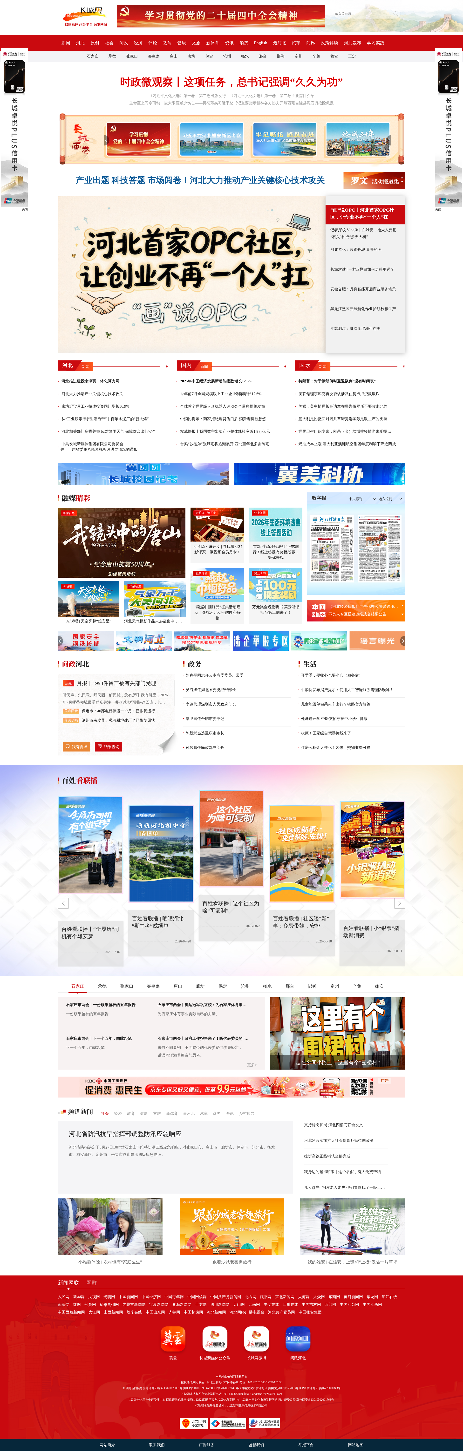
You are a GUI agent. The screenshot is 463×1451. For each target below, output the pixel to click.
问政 (123, 42)
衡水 (245, 56)
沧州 (227, 56)
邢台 (263, 56)
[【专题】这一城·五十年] (357, 139)
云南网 (254, 1304)
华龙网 (372, 1297)
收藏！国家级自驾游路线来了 (326, 733)
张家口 (132, 56)
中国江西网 (372, 1304)
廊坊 (191, 56)
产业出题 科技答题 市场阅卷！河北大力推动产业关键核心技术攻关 (200, 180)
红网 (77, 1304)
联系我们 (157, 1445)
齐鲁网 (174, 1312)
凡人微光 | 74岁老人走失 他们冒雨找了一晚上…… (346, 1187)
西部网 (330, 1304)
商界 (310, 42)
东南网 (334, 1297)
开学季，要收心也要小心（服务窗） (332, 675)
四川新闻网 (220, 1304)
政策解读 (329, 42)
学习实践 (375, 42)
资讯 (229, 42)
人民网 (63, 1297)
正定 (352, 56)
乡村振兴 (246, 1113)
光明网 (109, 1297)
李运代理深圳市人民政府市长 (211, 704)
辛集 (316, 56)
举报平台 (306, 1445)
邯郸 (281, 56)
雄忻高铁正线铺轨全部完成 (327, 1156)
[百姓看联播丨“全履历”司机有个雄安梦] (379, 850)
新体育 (212, 42)
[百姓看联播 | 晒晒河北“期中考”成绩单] (97, 845)
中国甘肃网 (193, 1312)
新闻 (65, 42)
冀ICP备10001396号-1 (197, 1388)
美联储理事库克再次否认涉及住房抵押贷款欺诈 (339, 394)
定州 (298, 56)
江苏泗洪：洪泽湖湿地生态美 (355, 329)
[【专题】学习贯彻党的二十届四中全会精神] (137, 139)
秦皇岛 (154, 56)
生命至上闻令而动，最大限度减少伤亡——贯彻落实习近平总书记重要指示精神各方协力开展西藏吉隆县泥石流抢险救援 (231, 103)
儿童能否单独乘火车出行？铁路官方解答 (335, 704)
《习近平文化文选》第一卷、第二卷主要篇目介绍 (272, 96)
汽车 (296, 42)
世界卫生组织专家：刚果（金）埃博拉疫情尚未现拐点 (345, 431)
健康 (181, 42)
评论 (152, 42)
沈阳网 (266, 1297)
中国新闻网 (128, 1297)
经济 (138, 42)
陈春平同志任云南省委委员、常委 (215, 675)
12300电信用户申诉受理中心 (147, 1399)
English (260, 42)
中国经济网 (151, 1297)
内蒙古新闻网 (134, 1304)
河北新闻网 (216, 1312)
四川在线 (290, 1304)
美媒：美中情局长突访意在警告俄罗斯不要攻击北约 (343, 406)
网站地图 (355, 1445)
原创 (94, 42)
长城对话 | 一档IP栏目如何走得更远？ (362, 269)
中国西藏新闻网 (71, 1312)
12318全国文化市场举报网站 (259, 1399)
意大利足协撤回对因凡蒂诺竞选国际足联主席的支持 (343, 419)
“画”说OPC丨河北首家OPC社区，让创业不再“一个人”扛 (362, 213)
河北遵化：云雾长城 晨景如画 (355, 250)
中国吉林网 (311, 1304)
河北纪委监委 (287, 1399)
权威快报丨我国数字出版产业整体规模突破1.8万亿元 (225, 431)
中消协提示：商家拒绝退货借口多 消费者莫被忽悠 (223, 419)
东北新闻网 (284, 1297)
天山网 (239, 1304)
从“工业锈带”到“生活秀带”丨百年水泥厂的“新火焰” (105, 419)
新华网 (79, 1297)
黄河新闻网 (353, 1297)
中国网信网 (197, 1297)
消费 (243, 42)
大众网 (319, 1297)
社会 (109, 42)
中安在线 (271, 1304)
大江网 (94, 1312)
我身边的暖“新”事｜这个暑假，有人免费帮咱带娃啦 (346, 1172)
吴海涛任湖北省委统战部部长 (211, 690)
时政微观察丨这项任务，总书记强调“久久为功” (231, 82)
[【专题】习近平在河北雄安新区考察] (210, 139)
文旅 (196, 42)
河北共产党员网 (281, 1312)
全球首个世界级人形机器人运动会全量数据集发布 (222, 406)
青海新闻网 (181, 1304)
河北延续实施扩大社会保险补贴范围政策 (339, 1140)
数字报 (319, 498)
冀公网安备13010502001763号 (315, 1399)
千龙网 (201, 1304)
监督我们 (256, 1445)
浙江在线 (389, 1297)
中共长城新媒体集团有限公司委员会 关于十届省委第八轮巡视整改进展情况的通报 (98, 446)
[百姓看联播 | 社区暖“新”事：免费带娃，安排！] (238, 839)
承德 (112, 56)
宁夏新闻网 (159, 1304)
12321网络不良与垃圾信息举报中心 (218, 1399)
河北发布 (352, 42)
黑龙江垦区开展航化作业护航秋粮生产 (363, 309)
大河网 (304, 1297)
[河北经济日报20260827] (332, 548)
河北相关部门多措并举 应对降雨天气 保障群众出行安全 (108, 431)
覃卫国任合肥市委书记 (205, 719)
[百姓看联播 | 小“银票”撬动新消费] (308, 854)
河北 (80, 42)
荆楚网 (90, 1304)
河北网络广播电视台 (247, 1312)
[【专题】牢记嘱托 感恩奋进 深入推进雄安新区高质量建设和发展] (283, 139)
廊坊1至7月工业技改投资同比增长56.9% (95, 406)
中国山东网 (155, 1312)
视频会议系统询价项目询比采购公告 (359, 614)
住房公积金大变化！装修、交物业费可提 (335, 747)
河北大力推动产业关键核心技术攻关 (92, 394)
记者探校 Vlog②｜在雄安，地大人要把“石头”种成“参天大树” (363, 233)
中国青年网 (174, 1297)
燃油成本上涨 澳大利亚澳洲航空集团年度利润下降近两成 (347, 444)
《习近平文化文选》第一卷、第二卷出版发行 (187, 96)
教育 (167, 42)
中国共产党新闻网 (225, 1297)
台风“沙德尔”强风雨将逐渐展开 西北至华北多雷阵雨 (224, 444)
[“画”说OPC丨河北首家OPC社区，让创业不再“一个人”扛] (192, 274)
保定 (209, 56)
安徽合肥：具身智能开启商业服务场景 (363, 289)
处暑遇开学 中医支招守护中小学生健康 (334, 719)
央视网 (94, 1297)
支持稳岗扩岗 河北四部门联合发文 (333, 1125)
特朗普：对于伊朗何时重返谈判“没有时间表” (337, 381)
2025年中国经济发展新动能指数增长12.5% (216, 381)
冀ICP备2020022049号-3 (226, 1388)
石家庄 (92, 56)
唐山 (173, 56)
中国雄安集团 (310, 1312)
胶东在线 (134, 1312)
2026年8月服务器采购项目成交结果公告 (362, 606)
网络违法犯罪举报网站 (180, 1399)
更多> (252, 1065)
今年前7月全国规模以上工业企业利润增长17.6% (220, 394)
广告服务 (206, 1445)
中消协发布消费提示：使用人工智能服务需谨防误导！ (347, 690)
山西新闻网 (113, 1312)
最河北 (279, 42)
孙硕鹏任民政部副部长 (205, 747)
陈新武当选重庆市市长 (205, 733)
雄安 (334, 56)
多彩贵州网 (109, 1304)
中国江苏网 (349, 1304)
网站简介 (107, 1445)
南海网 (63, 1304)
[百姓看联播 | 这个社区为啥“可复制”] (167, 854)
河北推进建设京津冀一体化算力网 (90, 381)
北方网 (250, 1297)
